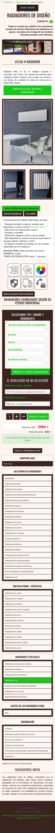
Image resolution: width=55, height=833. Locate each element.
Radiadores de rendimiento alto (17, 555)
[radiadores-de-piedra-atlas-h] (14, 184)
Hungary (39, 815)
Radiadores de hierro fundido (16, 642)
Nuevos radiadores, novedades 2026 (19, 571)
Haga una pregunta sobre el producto (18, 294)
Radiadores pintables (13, 669)
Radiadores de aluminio (14, 620)
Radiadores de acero (13, 615)
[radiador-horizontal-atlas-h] (41, 184)
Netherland (47, 815)
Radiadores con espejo (14, 598)
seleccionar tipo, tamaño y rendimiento (27, 90)
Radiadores (9, 2)
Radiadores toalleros (13, 506)
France (24, 815)
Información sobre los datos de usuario (20, 734)
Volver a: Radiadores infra (27, 450)
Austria (4, 815)
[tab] (21, 208)
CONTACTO (42, 21)
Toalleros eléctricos (12, 538)
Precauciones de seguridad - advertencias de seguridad (26, 750)
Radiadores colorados (13, 604)
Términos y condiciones (14, 740)
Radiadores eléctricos (13, 544)
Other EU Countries (31, 818)
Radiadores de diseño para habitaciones (20, 494)
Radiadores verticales (13, 516)
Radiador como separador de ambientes (20, 686)
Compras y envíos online (14, 745)
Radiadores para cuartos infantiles (18, 664)
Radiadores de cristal (13, 593)
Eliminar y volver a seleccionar (30, 371)
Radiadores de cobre (13, 648)
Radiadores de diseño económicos (18, 566)
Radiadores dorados (13, 626)
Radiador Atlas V (37, 226)
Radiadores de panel (13, 522)
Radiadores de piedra (13, 631)
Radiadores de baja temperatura (17, 560)
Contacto (8, 728)
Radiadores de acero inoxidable (17, 609)
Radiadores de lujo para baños (17, 500)
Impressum (9, 756)
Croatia (18, 815)
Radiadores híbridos (13, 549)
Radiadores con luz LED (14, 691)
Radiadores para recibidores (16, 675)
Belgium (11, 815)
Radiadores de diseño (13, 489)
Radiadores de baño (13, 484)
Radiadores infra (22, 2)
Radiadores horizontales (14, 511)
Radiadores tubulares (13, 527)
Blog (6, 712)
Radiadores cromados (13, 637)
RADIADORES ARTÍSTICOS (16, 697)
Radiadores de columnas (14, 533)
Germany (31, 815)
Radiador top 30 (11, 577)
